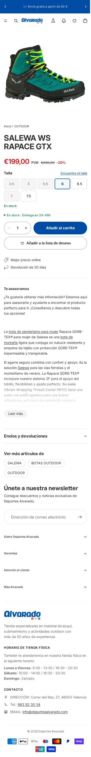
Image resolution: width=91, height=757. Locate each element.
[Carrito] (82, 20)
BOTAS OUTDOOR (46, 460)
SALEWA (15, 460)
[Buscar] (16, 20)
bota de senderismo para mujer (33, 329)
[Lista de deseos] (72, 20)
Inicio (7, 124)
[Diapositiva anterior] (5, 6)
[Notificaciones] (61, 20)
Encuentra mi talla (71, 171)
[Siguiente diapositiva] (83, 6)
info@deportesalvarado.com (45, 714)
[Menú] (5, 20)
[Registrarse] (77, 514)
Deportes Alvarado (50, 734)
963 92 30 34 (29, 707)
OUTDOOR (21, 124)
